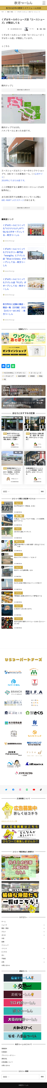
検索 (42, 491)
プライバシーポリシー (9, 1055)
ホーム (4, 921)
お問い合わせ (6, 965)
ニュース (4, 925)
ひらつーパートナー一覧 (9, 821)
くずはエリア (9, 376)
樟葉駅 (32, 376)
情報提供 (4, 1048)
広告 (3, 962)
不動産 (4, 958)
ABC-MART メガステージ (13, 200)
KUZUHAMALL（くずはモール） (15, 373)
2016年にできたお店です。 (14, 180)
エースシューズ (35, 373)
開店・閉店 (42, 29)
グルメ (4, 932)
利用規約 (4, 1052)
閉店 (40, 376)
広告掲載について (7, 1062)
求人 (3, 955)
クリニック (5, 945)
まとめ (4, 935)
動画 (3, 942)
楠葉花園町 (22, 376)
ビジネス (4, 952)
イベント (4, 948)
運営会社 (4, 1059)
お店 (3, 938)
